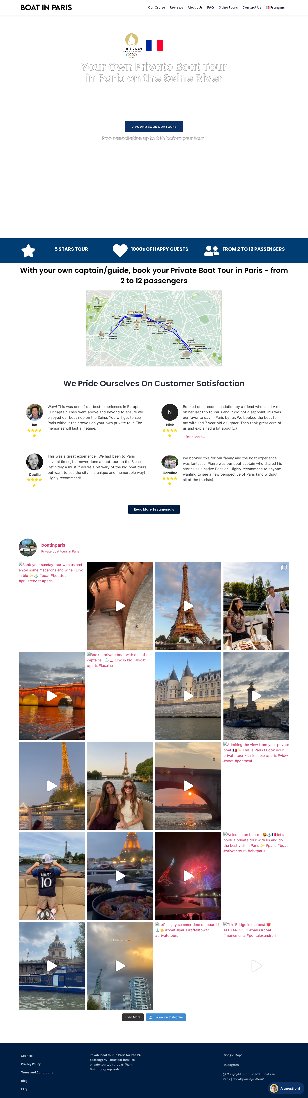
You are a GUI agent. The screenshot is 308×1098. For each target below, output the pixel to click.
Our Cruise (156, 7)
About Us (195, 7)
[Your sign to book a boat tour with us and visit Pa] (52, 966)
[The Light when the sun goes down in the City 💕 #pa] (188, 606)
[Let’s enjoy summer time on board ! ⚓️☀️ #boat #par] (188, 966)
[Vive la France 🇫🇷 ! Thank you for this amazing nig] (188, 876)
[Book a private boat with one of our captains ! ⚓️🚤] (120, 696)
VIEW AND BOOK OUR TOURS (154, 126)
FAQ (210, 7)
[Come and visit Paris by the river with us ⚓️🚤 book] (188, 696)
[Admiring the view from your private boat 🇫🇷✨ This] (256, 786)
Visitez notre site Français (188, 45)
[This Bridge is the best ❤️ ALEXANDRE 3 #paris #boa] (256, 966)
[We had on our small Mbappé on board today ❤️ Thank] (52, 876)
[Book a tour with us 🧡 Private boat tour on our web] (120, 966)
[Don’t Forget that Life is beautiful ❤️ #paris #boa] (188, 786)
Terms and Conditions (37, 1072)
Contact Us (251, 7)
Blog (24, 1081)
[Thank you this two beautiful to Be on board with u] (120, 786)
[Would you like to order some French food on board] (120, 876)
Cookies (26, 1056)
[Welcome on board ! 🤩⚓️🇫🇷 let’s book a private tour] (256, 876)
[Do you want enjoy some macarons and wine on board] (256, 606)
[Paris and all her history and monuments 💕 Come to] (120, 606)
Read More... (195, 437)
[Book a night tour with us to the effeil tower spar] (52, 786)
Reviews (176, 7)
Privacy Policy (31, 1064)
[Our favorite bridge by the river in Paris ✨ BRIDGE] (256, 696)
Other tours (228, 7)
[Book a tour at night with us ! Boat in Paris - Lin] (52, 696)
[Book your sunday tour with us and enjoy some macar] (52, 606)
